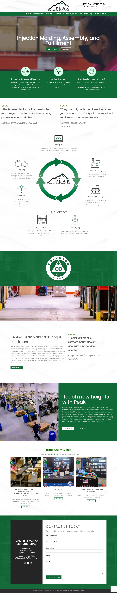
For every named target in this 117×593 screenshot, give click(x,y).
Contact (66, 14)
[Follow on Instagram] (98, 14)
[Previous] (10, 485)
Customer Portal (76, 14)
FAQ (91, 14)
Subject (48, 555)
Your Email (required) (51, 542)
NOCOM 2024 (55, 454)
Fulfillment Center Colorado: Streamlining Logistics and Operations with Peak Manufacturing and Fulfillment (25, 492)
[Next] (106, 485)
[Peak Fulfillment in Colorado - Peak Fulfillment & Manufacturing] (58, 6)
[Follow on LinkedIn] (103, 14)
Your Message (49, 562)
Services (49, 14)
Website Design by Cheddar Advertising (74, 590)
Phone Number (50, 548)
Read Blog (25, 507)
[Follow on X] (100, 14)
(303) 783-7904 (96, 6)
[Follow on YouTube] (105, 14)
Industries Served (36, 14)
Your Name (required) (51, 535)
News (86, 14)
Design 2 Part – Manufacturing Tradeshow (91, 490)
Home (27, 14)
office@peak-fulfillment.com (26, 558)
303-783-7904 (29, 556)
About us (58, 14)
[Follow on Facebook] (95, 14)
